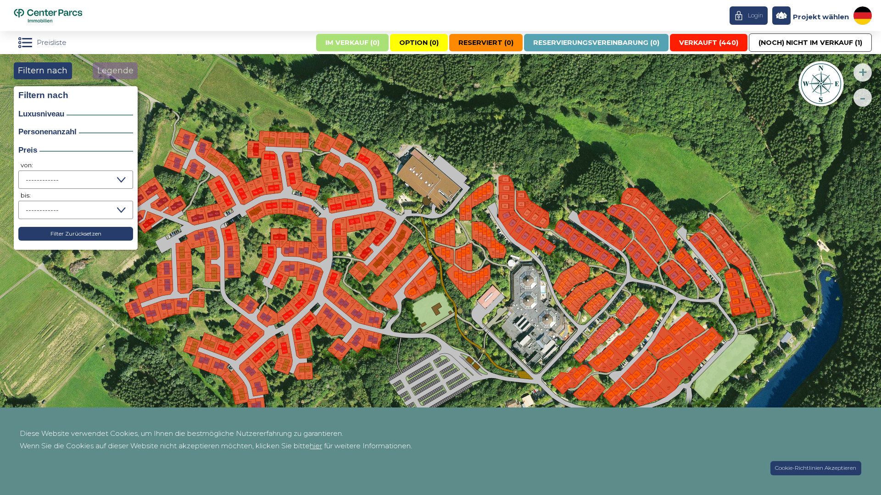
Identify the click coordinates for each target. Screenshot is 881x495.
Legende (115, 71)
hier (316, 445)
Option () (419, 42)
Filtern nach (42, 71)
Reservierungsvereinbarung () (596, 42)
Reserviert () (485, 42)
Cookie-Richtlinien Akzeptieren (815, 467)
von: (27, 165)
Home (66, 15)
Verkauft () (708, 42)
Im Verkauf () (352, 42)
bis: (26, 195)
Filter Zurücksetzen (75, 233)
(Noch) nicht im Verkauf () (810, 42)
